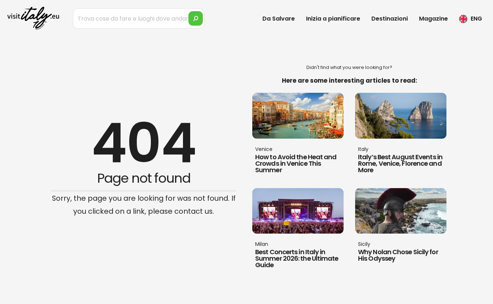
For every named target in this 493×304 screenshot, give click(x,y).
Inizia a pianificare (333, 18)
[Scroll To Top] (480, 296)
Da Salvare (278, 18)
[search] (195, 18)
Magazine (433, 18)
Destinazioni (389, 18)
